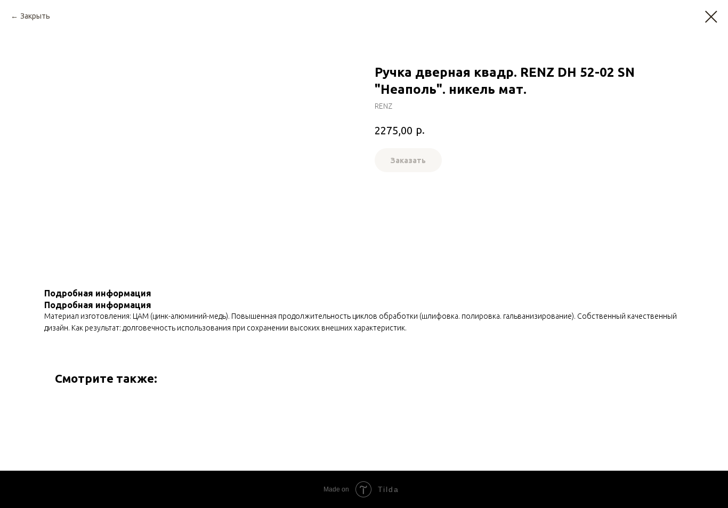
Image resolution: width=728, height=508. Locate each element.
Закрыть (35, 16)
